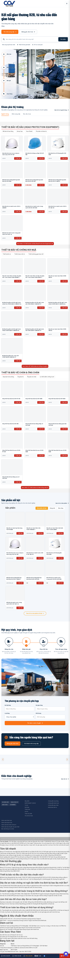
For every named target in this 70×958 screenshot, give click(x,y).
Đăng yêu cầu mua (27, 32)
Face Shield (29, 131)
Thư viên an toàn (29, 815)
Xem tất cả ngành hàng (60, 110)
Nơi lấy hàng (8, 705)
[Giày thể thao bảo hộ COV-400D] (35, 389)
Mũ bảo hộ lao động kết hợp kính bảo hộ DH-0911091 (33, 578)
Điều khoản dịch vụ (52, 807)
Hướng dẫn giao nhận (53, 805)
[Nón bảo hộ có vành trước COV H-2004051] (12, 197)
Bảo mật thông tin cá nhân (7, 828)
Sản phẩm (10, 508)
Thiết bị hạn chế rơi (19, 254)
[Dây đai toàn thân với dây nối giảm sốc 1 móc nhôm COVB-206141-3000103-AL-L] (35, 266)
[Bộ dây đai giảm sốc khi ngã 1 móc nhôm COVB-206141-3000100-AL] (58, 293)
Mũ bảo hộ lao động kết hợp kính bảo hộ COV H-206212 (13, 578)
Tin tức (26, 805)
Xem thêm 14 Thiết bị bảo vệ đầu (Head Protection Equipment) (34, 243)
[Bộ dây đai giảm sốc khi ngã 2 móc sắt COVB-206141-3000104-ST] (35, 319)
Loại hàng (7, 713)
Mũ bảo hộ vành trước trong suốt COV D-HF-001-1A (14, 603)
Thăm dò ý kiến (28, 813)
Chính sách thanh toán (6, 822)
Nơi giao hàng (39, 705)
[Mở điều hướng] (67, 3)
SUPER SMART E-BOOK (30, 803)
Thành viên (27, 809)
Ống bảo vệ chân (31, 376)
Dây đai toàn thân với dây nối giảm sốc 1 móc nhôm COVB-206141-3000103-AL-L (34, 277)
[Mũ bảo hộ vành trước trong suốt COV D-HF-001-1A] (12, 223)
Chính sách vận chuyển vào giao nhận (10, 826)
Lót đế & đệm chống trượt (47, 376)
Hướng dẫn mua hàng (53, 801)
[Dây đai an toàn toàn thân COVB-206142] (58, 319)
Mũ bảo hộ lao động (8, 131)
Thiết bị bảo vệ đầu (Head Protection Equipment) (30, 127)
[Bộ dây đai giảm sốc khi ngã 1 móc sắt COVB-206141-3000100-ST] (35, 293)
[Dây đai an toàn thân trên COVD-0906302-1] (35, 519)
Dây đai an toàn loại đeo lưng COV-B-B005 (14, 528)
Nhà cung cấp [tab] (16, 114)
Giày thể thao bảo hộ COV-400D (33, 398)
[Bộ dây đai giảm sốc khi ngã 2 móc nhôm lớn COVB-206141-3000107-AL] (12, 293)
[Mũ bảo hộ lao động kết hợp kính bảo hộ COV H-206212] (58, 170)
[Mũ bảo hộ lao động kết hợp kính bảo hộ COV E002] (12, 170)
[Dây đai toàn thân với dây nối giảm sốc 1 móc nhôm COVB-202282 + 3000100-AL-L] (12, 266)
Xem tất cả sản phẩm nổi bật (34, 613)
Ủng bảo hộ (21, 376)
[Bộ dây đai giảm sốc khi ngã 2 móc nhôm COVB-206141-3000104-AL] (12, 319)
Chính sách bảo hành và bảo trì (8, 824)
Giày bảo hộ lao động (8, 376)
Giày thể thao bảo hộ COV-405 (10, 423)
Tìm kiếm (63, 39)
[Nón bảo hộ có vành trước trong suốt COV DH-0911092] (35, 197)
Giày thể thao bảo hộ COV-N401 (56, 398)
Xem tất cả (64, 779)
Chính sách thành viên (6, 820)
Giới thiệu (27, 807)
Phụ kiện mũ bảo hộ (41, 131)
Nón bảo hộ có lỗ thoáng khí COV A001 (54, 553)
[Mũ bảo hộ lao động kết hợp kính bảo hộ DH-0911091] (35, 170)
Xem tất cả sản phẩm (61, 503)
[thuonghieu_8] (35, 759)
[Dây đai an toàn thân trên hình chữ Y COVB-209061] (55, 519)
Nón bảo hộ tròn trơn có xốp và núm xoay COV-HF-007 (14, 553)
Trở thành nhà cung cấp (31, 743)
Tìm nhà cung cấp (9, 32)
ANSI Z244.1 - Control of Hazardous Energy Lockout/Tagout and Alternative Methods (23, 920)
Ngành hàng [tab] (5, 114)
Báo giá (18, 158)
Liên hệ (26, 811)
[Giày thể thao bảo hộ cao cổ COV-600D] (35, 440)
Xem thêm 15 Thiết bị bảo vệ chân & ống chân (34, 487)
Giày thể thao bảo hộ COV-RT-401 (11, 398)
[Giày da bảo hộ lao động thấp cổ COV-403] (35, 414)
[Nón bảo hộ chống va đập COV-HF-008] (35, 143)
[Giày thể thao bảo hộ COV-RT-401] (12, 389)
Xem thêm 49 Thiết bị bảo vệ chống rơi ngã (34, 366)
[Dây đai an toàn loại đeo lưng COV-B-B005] (15, 519)
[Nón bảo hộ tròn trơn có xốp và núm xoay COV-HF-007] (12, 143)
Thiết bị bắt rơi (7, 254)
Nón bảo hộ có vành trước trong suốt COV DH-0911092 (53, 578)
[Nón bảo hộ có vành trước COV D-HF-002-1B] (58, 197)
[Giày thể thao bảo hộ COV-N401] (58, 389)
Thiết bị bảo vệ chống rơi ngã (18, 250)
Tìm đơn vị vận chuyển (34, 723)
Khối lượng (38, 713)
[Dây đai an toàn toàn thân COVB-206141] (58, 266)
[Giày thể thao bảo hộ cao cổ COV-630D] (58, 440)
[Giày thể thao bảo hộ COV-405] (12, 414)
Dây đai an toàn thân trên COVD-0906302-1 (33, 528)
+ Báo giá (20, 533)
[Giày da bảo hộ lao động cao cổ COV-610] (12, 467)
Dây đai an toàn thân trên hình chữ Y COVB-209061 (54, 528)
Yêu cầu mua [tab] (27, 114)
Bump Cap (20, 131)
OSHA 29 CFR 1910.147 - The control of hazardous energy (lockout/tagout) (20, 918)
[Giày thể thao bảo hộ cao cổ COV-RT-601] (12, 440)
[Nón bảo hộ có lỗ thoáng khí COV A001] (58, 143)
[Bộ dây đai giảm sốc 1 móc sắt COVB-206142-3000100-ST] (12, 346)
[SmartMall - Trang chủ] (9, 3)
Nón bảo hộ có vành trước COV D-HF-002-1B (34, 553)
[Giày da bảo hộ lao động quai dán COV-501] (58, 414)
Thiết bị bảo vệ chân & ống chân (20, 372)
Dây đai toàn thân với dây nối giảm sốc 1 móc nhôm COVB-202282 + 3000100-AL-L (11, 277)
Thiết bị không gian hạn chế (35, 254)
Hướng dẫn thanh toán (53, 803)
